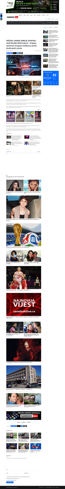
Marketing (57, 487)
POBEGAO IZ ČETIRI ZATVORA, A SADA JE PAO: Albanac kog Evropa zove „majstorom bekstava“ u (23, 451)
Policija (18, 422)
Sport (35, 15)
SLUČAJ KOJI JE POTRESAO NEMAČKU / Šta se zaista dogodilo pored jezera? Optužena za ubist (11, 440)
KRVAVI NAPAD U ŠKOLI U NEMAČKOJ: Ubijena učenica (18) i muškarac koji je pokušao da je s (35, 440)
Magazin (38, 15)
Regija (28, 15)
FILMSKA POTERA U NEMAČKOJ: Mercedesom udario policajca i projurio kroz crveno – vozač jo (11, 451)
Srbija (24, 15)
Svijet (31, 15)
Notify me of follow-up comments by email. (13, 478)
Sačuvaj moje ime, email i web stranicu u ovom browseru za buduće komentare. (18, 476)
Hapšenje (23, 422)
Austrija (29, 422)
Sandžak (20, 15)
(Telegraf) (7, 149)
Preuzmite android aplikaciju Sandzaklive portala (23, 410)
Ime (7, 469)
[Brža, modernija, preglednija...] (23, 415)
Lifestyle (43, 15)
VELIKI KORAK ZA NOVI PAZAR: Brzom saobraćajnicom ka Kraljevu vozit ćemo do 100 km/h (53, 36)
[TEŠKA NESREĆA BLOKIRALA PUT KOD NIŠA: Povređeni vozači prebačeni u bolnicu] (45, 40)
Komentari (56, 27)
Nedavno (45, 27)
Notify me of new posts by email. (11, 480)
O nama (54, 487)
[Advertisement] (23, 32)
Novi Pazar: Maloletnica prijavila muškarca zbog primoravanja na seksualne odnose (35, 143)
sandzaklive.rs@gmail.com (48, 487)
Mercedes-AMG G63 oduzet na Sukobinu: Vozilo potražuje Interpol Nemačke (17, 143)
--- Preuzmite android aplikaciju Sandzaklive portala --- (23, 77)
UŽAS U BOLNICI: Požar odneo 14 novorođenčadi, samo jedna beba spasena (35, 451)
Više (47, 15)
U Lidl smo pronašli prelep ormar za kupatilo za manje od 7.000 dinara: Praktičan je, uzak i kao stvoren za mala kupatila (53, 55)
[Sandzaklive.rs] (12, 17)
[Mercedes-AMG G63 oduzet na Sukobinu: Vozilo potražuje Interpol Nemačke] (8, 143)
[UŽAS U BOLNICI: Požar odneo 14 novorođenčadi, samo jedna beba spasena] (35, 446)
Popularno (50, 27)
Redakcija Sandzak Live (10, 50)
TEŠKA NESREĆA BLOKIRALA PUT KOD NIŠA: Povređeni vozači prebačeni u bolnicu (54, 40)
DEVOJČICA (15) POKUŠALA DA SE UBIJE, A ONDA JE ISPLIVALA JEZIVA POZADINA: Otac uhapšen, (23, 440)
